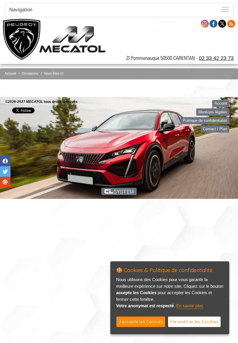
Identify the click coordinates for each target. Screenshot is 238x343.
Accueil (10, 74)
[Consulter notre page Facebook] (214, 23)
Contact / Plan (215, 129)
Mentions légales (213, 112)
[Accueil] (72, 39)
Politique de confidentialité (205, 120)
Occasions (30, 74)
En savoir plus (189, 305)
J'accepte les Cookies (140, 321)
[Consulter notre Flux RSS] (231, 23)
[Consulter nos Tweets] (222, 23)
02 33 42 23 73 (216, 58)
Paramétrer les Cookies (194, 321)
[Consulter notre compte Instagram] (205, 23)
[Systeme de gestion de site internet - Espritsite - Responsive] (119, 191)
